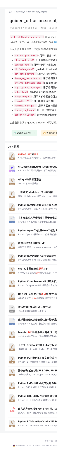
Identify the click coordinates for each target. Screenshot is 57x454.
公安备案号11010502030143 (28, 445)
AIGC (43, 28)
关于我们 (48, 441)
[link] (10, 12)
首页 (10, 12)
